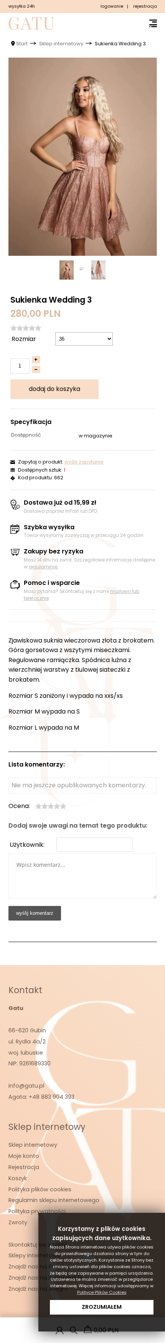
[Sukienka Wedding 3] (82, 157)
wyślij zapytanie (84, 461)
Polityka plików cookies (39, 1189)
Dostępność (26, 435)
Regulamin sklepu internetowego (53, 1200)
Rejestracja (23, 1167)
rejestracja (145, 6)
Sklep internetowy (32, 1145)
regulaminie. (43, 566)
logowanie (112, 6)
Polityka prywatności (37, 1211)
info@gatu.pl (26, 1086)
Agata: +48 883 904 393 (41, 1097)
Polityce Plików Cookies (102, 1292)
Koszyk (17, 1178)
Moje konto (23, 1156)
